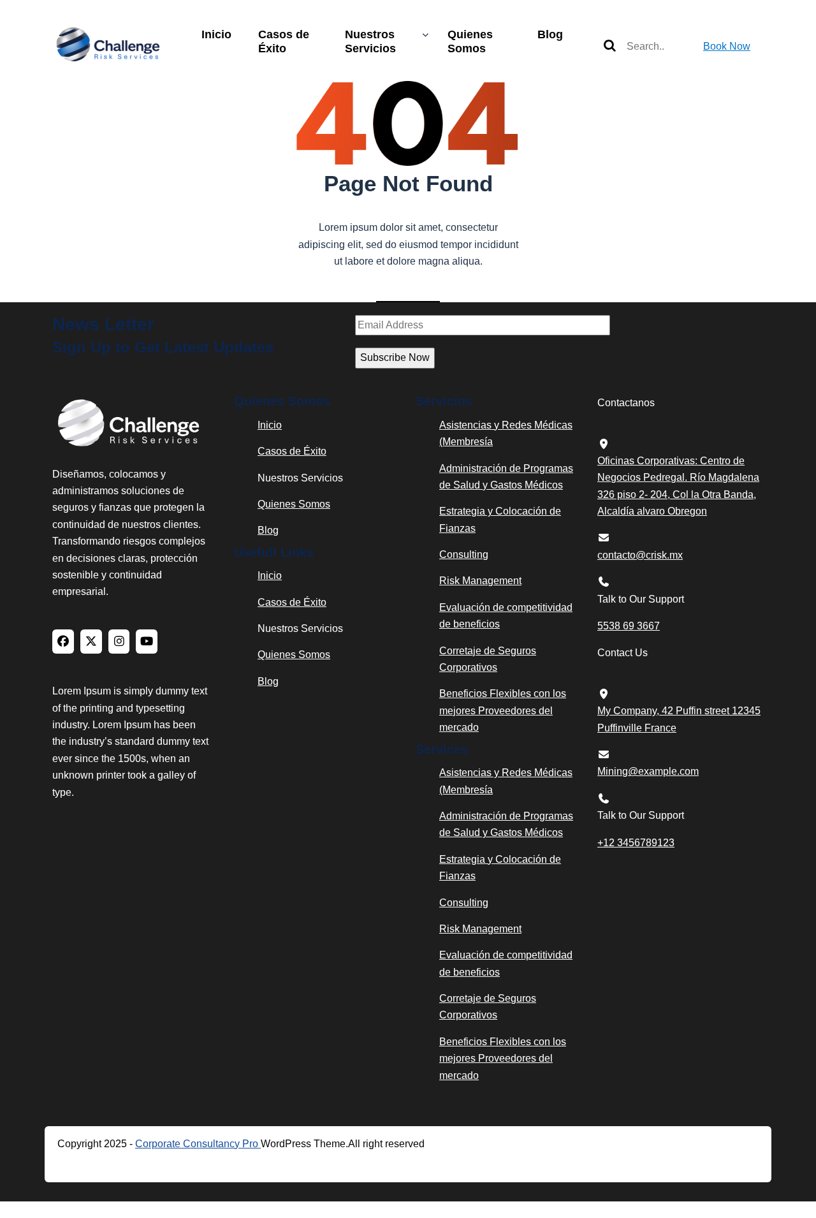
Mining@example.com (648, 771)
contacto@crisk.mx (640, 555)
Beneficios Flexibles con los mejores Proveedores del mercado (502, 710)
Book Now (726, 46)
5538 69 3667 (628, 625)
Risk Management (480, 580)
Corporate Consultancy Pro (198, 1143)
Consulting (463, 554)
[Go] (610, 46)
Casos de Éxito (283, 41)
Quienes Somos (470, 41)
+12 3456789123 (635, 842)
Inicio (216, 34)
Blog (550, 34)
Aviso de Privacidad (126, 1163)
